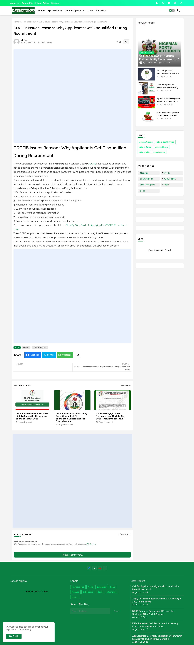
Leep (142, 191)
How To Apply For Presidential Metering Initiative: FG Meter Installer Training (167, 89)
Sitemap (55, 3)
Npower (144, 173)
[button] (172, 10)
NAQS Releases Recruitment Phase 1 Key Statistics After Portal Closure (153, 612)
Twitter (50, 355)
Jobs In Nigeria (73, 10)
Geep (100, 592)
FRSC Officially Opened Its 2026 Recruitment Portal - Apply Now (168, 115)
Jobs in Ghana (161, 147)
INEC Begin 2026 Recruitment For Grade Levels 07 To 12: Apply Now (168, 75)
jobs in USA (144, 152)
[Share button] (77, 355)
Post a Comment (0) (72, 554)
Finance (75, 592)
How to (75, 597)
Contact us (27, 3)
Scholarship (88, 592)
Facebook (34, 355)
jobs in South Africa (165, 142)
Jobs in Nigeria (28, 22)
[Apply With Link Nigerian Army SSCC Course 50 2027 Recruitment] (146, 102)
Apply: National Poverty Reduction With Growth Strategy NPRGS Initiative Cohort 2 (157, 637)
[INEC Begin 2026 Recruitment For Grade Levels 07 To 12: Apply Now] (146, 74)
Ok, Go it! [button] (13, 636)
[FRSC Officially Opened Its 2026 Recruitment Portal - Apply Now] (146, 116)
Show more (125, 386)
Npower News (55, 10)
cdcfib (26, 347)
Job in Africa (159, 152)
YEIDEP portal (170, 179)
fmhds (167, 173)
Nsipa (166, 185)
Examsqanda (146, 179)
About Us (14, 3)
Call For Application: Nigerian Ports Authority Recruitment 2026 (155, 588)
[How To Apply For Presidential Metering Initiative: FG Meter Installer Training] (146, 88)
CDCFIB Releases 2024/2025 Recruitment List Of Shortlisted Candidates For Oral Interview (71, 417)
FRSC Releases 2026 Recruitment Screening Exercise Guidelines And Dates (155, 625)
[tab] (41, 10)
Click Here (91, 544)
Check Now (23, 629)
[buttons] (157, 3)
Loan (90, 10)
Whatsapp (67, 355)
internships (112, 592)
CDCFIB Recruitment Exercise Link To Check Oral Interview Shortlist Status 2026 (32, 416)
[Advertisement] (72, 96)
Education (101, 10)
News (90, 587)
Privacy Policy (42, 3)
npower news (78, 587)
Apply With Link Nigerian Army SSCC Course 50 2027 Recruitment (168, 101)
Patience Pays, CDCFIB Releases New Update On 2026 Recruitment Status (110, 416)
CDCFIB (92, 163)
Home (41, 10)
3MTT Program (147, 185)
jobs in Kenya (145, 147)
